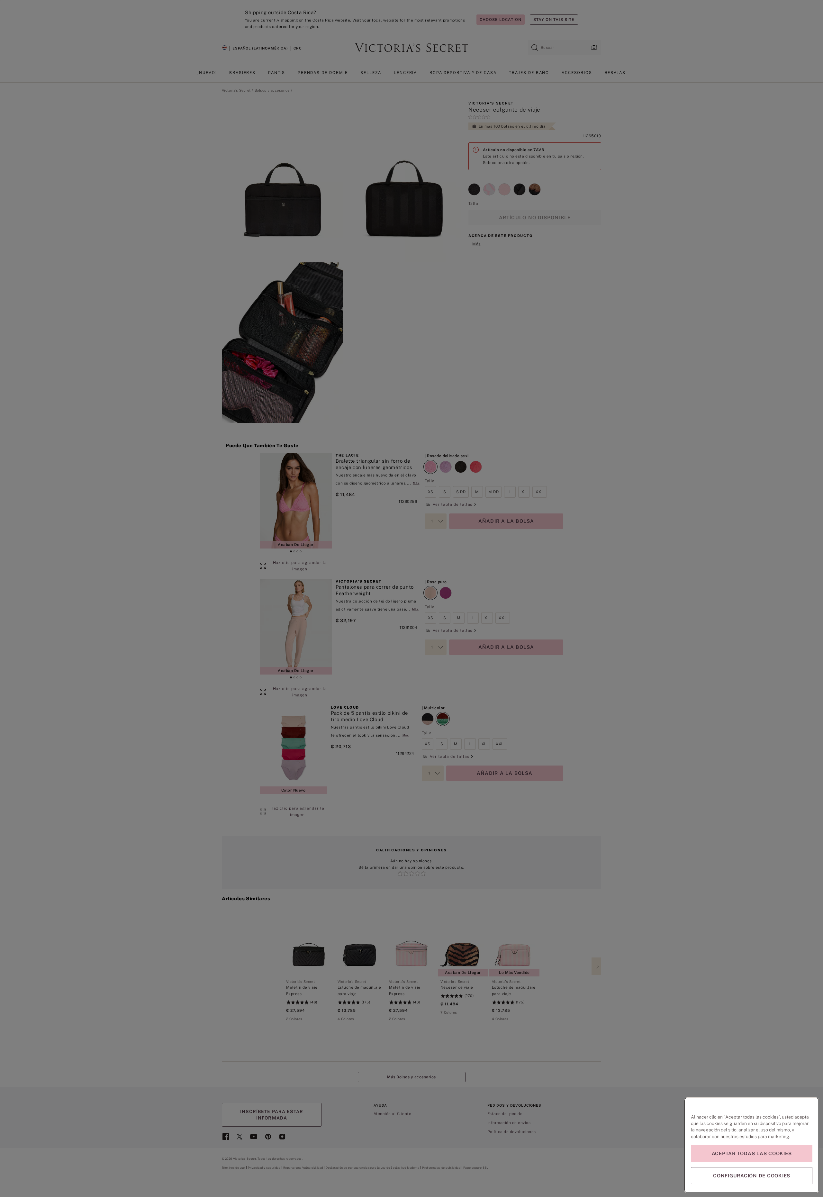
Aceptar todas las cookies (752, 1153)
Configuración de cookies (751, 1175)
